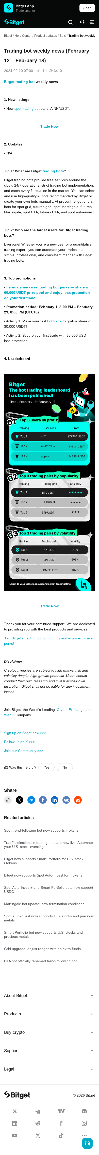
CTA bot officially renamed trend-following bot (40, 961)
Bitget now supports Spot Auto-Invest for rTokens (43, 875)
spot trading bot (27, 108)
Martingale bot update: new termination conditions (44, 904)
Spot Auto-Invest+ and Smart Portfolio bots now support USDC (48, 889)
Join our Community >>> (23, 751)
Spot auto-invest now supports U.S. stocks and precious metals (49, 918)
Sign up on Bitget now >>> (25, 733)
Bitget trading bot (19, 82)
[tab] (49, 996)
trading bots (53, 171)
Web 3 (9, 715)
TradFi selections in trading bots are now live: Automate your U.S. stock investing (48, 845)
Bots (63, 36)
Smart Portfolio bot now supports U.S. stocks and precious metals (43, 934)
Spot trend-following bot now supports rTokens (41, 830)
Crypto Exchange (71, 710)
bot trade (54, 321)
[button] (49, 996)
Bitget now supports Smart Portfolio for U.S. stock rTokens (43, 861)
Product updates (45, 36)
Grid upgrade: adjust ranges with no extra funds (42, 949)
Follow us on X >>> (19, 742)
